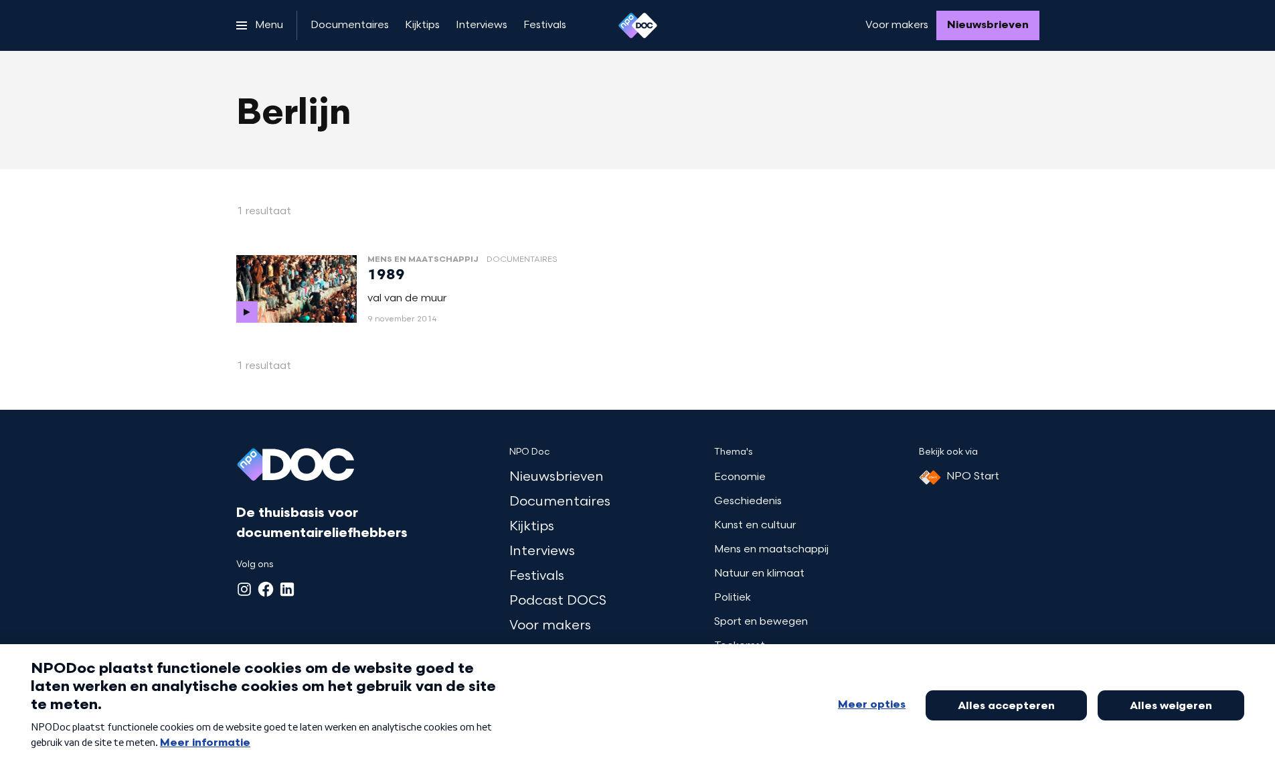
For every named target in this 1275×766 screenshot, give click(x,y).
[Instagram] (244, 589)
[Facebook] (266, 589)
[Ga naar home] (638, 25)
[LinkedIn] (287, 589)
